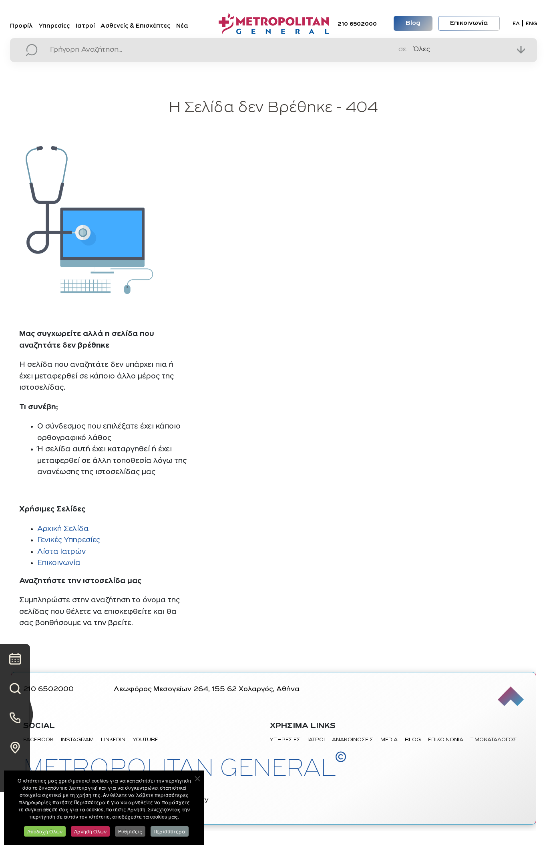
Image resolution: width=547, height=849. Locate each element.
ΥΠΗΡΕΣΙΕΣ (285, 740)
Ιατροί (85, 26)
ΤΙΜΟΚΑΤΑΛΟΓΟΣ (494, 740)
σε (402, 49)
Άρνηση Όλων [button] (90, 831)
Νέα (182, 26)
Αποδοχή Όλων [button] (44, 831)
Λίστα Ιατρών (61, 552)
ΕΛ (516, 23)
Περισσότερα (169, 831)
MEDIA (389, 740)
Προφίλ (21, 26)
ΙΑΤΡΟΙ (316, 740)
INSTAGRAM (77, 740)
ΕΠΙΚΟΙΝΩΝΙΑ (445, 740)
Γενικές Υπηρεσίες (68, 540)
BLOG (413, 740)
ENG (531, 23)
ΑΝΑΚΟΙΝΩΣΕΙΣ (352, 740)
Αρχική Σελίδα (62, 529)
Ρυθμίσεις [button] (130, 831)
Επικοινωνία (469, 23)
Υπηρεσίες (54, 26)
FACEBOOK (38, 740)
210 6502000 (357, 24)
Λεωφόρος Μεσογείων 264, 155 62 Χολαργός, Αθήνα (207, 689)
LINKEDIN (113, 740)
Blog (413, 23)
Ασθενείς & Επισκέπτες (135, 26)
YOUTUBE (145, 740)
